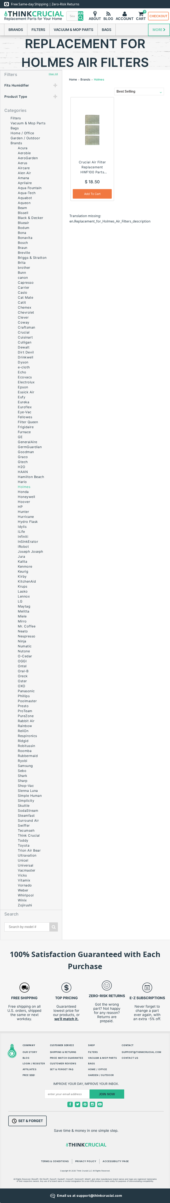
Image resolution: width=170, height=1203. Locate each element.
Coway (23, 322)
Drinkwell (25, 357)
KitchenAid (27, 581)
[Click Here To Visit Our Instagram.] (92, 1104)
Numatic (25, 646)
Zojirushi (25, 905)
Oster (22, 681)
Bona (22, 233)
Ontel (22, 666)
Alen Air (24, 173)
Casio (22, 292)
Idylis (22, 526)
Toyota (23, 845)
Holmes (99, 79)
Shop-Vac (26, 786)
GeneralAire (27, 442)
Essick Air (26, 392)
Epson (23, 387)
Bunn (22, 272)
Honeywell (26, 497)
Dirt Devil (26, 352)
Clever (23, 317)
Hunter (23, 512)
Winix (22, 900)
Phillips (24, 696)
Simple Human (30, 795)
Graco (23, 457)
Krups (22, 586)
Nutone (24, 651)
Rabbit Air (26, 721)
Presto (23, 706)
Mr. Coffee (26, 626)
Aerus (22, 163)
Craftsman (26, 327)
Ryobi (22, 761)
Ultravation (27, 855)
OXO (21, 686)
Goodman (26, 452)
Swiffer (24, 825)
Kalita (22, 561)
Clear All (53, 74)
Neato (23, 631)
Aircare (24, 168)
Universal (25, 865)
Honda (23, 492)
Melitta (23, 611)
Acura (23, 148)
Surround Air (28, 820)
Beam (22, 208)
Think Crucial (29, 835)
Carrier (23, 287)
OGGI (22, 661)
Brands (15, 30)
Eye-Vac (25, 412)
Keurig (23, 571)
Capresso (26, 282)
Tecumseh (26, 830)
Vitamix (24, 880)
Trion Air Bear (29, 850)
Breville (24, 253)
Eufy (21, 397)
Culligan (24, 342)
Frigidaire (26, 427)
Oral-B (23, 671)
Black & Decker (30, 218)
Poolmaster (27, 701)
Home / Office (22, 133)
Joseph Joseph (30, 551)
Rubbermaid (28, 756)
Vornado (25, 885)
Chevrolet (26, 312)
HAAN (23, 472)
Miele (22, 616)
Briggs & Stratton (32, 258)
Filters (38, 30)
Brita (22, 262)
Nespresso (26, 636)
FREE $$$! (29, 1075)
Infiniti (23, 536)
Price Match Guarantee (66, 1057)
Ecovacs (25, 377)
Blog (26, 1057)
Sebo (22, 771)
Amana (23, 178)
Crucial (24, 332)
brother (24, 267)
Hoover (24, 502)
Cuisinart (25, 337)
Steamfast (26, 815)
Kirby (22, 576)
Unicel (23, 860)
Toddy (23, 840)
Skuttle (24, 805)
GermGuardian (30, 447)
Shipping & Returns (63, 1052)
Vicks (22, 875)
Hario (22, 482)
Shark (22, 776)
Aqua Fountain (30, 188)
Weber (23, 890)
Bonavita (25, 238)
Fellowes (25, 417)
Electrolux (26, 382)
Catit (22, 302)
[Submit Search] (54, 927)
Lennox (24, 596)
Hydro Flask (28, 522)
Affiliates (29, 1069)
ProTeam (25, 711)
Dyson (23, 362)
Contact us (130, 1057)
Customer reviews (63, 1063)
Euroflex (25, 407)
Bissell (23, 213)
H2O (21, 467)
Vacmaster (26, 870)
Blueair (23, 223)
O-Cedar (25, 656)
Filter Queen (28, 422)
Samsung (25, 766)
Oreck (23, 676)
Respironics (27, 736)
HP (20, 507)
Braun (22, 248)
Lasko (23, 591)
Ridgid (23, 741)
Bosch (23, 243)
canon (23, 277)
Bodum (23, 228)
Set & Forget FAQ (62, 1069)
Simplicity (26, 800)
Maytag (24, 606)
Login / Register (34, 1063)
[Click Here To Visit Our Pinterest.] (85, 1104)
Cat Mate (25, 297)
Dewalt (23, 347)
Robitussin (26, 746)
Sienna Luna (28, 791)
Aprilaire (25, 183)
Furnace (24, 432)
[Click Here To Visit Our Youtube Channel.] (100, 1104)
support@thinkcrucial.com (141, 1052)
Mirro (22, 621)
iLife (21, 531)
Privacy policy (85, 1161)
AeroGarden (28, 158)
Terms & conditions (55, 1161)
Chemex (24, 307)
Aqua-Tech (27, 193)
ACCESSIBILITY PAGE (116, 1161)
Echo (22, 372)
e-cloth (24, 367)
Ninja (22, 641)
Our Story (30, 1052)
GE (20, 437)
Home (73, 79)
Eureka (23, 402)
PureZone (26, 716)
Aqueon (24, 203)
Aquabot (25, 198)
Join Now (107, 1094)
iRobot (23, 546)
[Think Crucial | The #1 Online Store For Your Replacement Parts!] (34, 14)
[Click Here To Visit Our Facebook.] (70, 1104)
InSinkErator (28, 541)
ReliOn (23, 731)
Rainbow (25, 726)
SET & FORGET (30, 1121)
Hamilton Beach (31, 477)
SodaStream (28, 810)
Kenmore (25, 566)
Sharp (23, 781)
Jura (21, 556)
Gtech (23, 462)
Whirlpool (26, 895)
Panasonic (26, 691)
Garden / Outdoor (25, 138)
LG (20, 601)
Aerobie (24, 153)
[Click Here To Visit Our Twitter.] (77, 1104)
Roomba (25, 751)
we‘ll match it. (66, 1019)
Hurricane (26, 517)
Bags (106, 30)
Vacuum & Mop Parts (73, 30)
